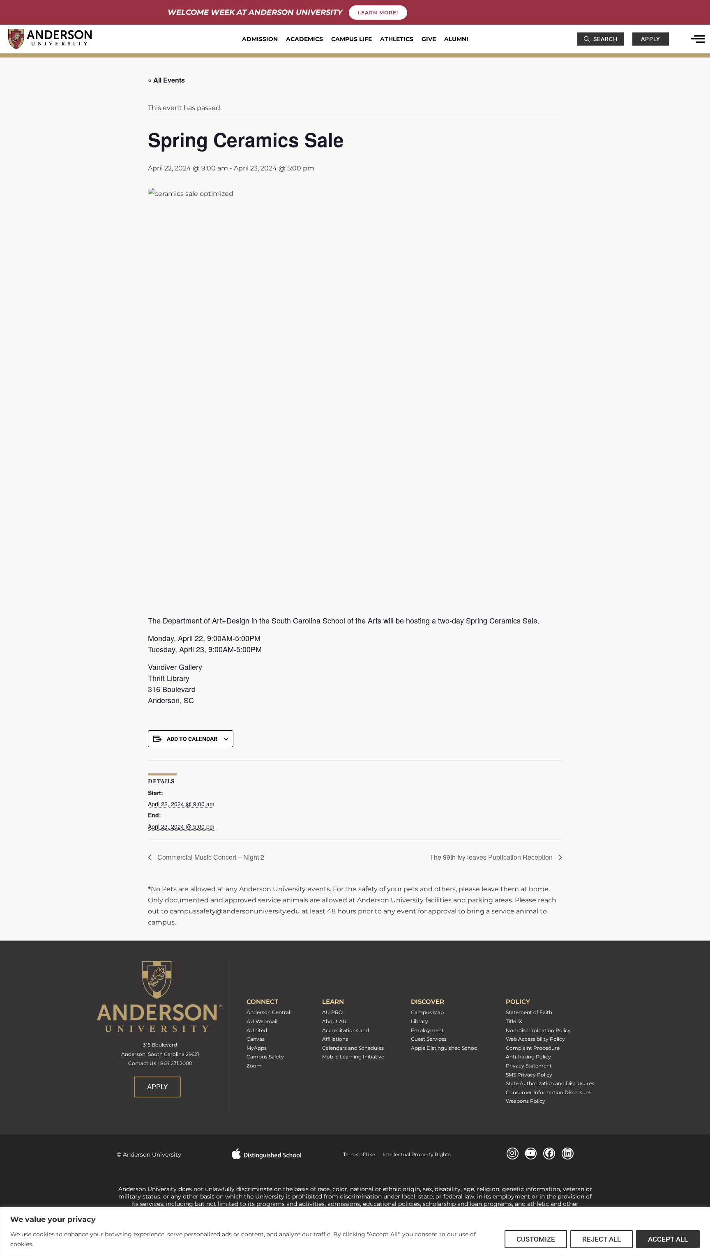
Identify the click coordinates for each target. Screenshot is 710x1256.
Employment (427, 1030)
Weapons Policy (525, 1101)
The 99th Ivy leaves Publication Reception (492, 857)
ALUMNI (456, 39)
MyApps (257, 1048)
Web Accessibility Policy (535, 1039)
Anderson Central (268, 1012)
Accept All (668, 1239)
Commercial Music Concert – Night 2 (210, 857)
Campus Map (427, 1012)
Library (419, 1021)
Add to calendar (192, 739)
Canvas (256, 1039)
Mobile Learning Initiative (353, 1057)
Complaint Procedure (533, 1048)
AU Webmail (262, 1021)
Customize (535, 1239)
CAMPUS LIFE (351, 39)
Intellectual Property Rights (413, 1154)
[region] (355, 1231)
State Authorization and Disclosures (550, 1083)
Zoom (254, 1066)
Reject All (601, 1239)
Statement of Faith (529, 1012)
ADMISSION (260, 39)
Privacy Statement (529, 1066)
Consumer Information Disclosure (548, 1092)
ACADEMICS (304, 39)
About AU (334, 1021)
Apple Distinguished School (445, 1048)
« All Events (166, 80)
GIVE (429, 39)
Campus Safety (265, 1057)
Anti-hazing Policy (528, 1057)
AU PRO (332, 1012)
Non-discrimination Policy (538, 1030)
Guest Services (429, 1039)
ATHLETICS (396, 39)
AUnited (257, 1030)
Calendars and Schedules (353, 1048)
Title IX (514, 1021)
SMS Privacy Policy (529, 1075)
